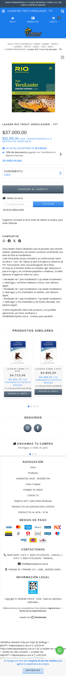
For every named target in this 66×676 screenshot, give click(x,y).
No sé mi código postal (13, 210)
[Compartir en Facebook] (9, 240)
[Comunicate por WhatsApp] (60, 650)
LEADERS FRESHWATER (15, 49)
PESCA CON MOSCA (23, 44)
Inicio (10, 44)
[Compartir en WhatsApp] (3, 240)
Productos (33, 473)
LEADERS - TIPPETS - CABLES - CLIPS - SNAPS (33, 47)
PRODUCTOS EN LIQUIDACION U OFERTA (33, 506)
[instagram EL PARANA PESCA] (28, 428)
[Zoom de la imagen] (62, 57)
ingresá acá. (54, 608)
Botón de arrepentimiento (33, 611)
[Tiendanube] (33, 618)
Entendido (33, 670)
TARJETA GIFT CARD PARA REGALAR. (33, 501)
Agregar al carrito (17, 394)
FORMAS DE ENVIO (33, 490)
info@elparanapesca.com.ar (34, 564)
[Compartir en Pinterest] (19, 240)
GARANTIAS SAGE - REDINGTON (33, 478)
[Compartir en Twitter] (14, 240)
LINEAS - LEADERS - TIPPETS (46, 44)
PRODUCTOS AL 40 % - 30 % (33, 512)
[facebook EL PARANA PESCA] (38, 428)
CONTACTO (33, 495)
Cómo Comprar (33, 484)
